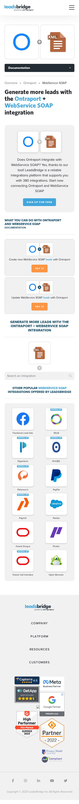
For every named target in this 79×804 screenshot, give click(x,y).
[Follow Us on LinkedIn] (38, 780)
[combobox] (39, 376)
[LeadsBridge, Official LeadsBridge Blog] (19, 7)
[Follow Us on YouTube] (52, 780)
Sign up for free (39, 202)
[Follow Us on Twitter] (65, 780)
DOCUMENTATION (15, 227)
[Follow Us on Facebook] (13, 780)
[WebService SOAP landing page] (57, 42)
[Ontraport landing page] (22, 42)
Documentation (19, 68)
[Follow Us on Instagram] (25, 780)
